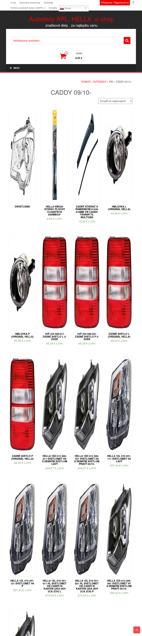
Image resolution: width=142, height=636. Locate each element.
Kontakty (53, 7)
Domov (85, 81)
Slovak (67, 8)
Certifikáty (48, 2)
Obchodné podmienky (29, 2)
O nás (13, 2)
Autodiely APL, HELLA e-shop (71, 18)
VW (111, 81)
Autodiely (99, 81)
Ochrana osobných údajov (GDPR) (27, 7)
